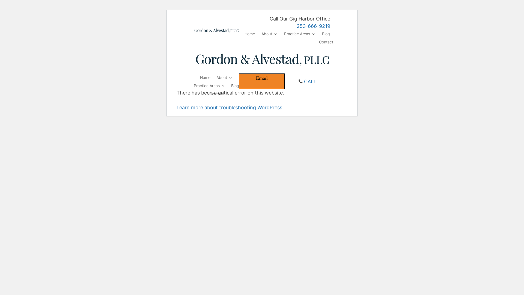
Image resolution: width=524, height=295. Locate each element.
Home (250, 34)
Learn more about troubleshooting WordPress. (230, 107)
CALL (310, 81)
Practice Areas (297, 34)
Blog (326, 34)
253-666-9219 (313, 26)
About (266, 34)
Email (262, 78)
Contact (326, 42)
